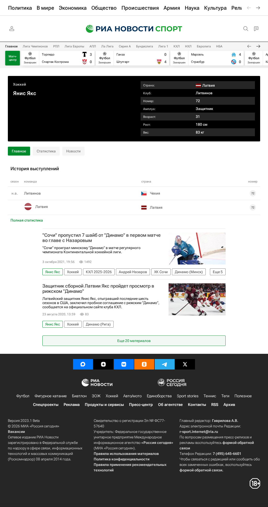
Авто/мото (132, 396)
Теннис (210, 396)
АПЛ (93, 46)
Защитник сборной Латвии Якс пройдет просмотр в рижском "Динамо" (98, 288)
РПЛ (56, 46)
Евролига (204, 46)
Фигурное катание (51, 396)
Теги (225, 396)
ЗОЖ (96, 396)
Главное (11, 46)
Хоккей (19, 84)
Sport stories (187, 396)
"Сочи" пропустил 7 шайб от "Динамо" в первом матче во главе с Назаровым (101, 238)
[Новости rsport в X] (185, 364)
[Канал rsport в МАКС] (83, 364)
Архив (229, 404)
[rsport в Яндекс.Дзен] (103, 364)
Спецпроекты (45, 404)
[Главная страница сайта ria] (116, 29)
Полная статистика (26, 220)
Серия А (125, 46)
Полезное (243, 396)
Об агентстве (170, 404)
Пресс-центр (141, 404)
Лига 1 (163, 46)
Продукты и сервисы (104, 404)
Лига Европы (74, 46)
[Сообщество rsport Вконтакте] (124, 364)
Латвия (41, 207)
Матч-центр (13, 58)
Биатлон (79, 396)
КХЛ (177, 46)
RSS (214, 404)
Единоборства (159, 396)
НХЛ (188, 46)
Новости (73, 151)
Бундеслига (144, 46)
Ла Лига (107, 46)
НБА (219, 46)
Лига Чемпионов (35, 46)
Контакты (197, 404)
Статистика (46, 151)
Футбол (22, 396)
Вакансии (16, 431)
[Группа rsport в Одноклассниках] (144, 364)
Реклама (72, 404)
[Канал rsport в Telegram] (165, 364)
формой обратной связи (201, 470)
